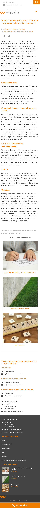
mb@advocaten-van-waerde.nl (13, 385)
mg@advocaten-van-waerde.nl (13, 374)
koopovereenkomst (19, 230)
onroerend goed (16, 233)
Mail (36, 2)
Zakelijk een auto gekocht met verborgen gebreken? (21, 272)
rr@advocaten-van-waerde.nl (12, 396)
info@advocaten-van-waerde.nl (14, 5)
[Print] (9, 36)
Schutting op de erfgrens (20, 308)
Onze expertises (6, 444)
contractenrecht (7, 31)
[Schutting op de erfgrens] (20, 292)
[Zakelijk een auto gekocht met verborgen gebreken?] (20, 255)
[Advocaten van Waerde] (9, 11)
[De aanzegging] (20, 328)
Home (3, 440)
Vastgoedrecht (28, 31)
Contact (4, 456)
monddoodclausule (6, 233)
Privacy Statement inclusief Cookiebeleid (14, 460)
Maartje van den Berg (30, 230)
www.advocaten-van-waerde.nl (13, 432)
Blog (3, 452)
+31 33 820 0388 (10, 2)
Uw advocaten (6, 448)
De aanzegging (20, 345)
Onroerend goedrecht (18, 31)
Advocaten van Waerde (7, 230)
